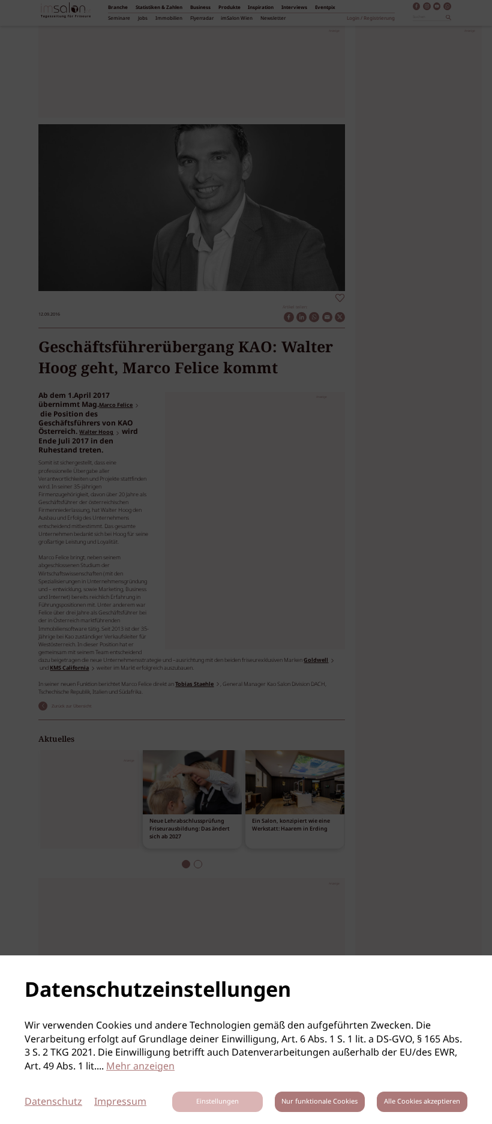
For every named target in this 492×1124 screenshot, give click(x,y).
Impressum (120, 1102)
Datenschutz (53, 1102)
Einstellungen (217, 1102)
